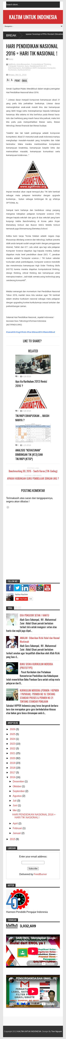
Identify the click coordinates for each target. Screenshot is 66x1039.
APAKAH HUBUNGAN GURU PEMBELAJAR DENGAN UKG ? (33, 478)
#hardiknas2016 (35, 332)
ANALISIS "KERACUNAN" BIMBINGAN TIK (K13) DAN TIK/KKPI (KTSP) (29, 454)
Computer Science (16, 66)
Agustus (17, 796)
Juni (15, 805)
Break (11, 35)
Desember (19, 781)
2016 (13, 777)
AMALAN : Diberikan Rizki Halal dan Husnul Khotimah (40, 639)
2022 (13, 748)
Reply (10, 59)
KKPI (35, 68)
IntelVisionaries (14, 68)
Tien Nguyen (56, 1031)
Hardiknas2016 (36, 66)
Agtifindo (12, 64)
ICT (45, 66)
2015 (13, 839)
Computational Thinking (41, 64)
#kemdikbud (49, 332)
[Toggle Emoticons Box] (8, 507)
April (15, 823)
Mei (15, 810)
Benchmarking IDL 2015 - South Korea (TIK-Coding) (33, 471)
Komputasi (42, 68)
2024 (13, 739)
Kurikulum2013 (24, 70)
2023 (13, 743)
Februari (18, 828)
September (19, 791)
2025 (13, 734)
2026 (13, 729)
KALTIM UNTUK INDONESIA (33, 16)
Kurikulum (12, 70)
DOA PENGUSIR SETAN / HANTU (34, 615)
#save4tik (11, 332)
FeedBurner (40, 874)
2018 (13, 767)
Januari (17, 833)
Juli (15, 800)
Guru (27, 66)
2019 (13, 763)
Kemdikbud (27, 68)
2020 (13, 758)
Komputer (51, 68)
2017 (13, 772)
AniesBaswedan (23, 64)
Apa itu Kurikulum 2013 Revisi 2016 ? (31, 383)
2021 (13, 753)
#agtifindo (21, 332)
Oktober (17, 786)
